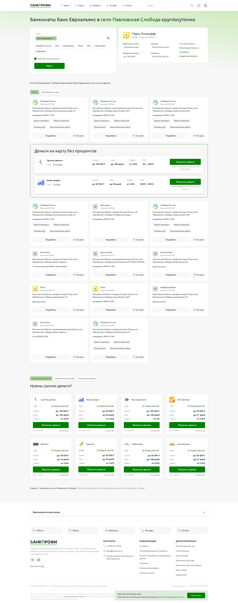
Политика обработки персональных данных (155, 557)
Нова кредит (53, 180)
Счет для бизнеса (187, 44)
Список (35, 92)
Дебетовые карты (131, 44)
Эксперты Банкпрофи (149, 568)
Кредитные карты (131, 53)
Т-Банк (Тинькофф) (144, 33)
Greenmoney (183, 444)
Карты (81, 5)
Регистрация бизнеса (189, 48)
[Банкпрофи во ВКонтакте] (32, 559)
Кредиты (97, 5)
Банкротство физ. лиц (185, 546)
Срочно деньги (55, 160)
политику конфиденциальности (170, 597)
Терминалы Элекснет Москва (189, 565)
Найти (49, 66)
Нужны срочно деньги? (41, 378)
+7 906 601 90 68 (113, 546)
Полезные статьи (147, 573)
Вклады (113, 5)
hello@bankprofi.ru (114, 551)
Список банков (182, 551)
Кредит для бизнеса (188, 56)
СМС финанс (183, 399)
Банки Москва (182, 556)
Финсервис (105, 205)
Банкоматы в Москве (185, 560)
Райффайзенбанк (168, 287)
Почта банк (45, 252)
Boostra (44, 444)
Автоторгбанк (106, 252)
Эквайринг (184, 52)
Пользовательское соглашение (153, 551)
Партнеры (144, 563)
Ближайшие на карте (51, 92)
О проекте (144, 546)
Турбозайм (137, 444)
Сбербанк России (48, 101)
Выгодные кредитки (87, 378)
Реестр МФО (181, 570)
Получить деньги (185, 162)
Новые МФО (181, 575)
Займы (66, 5)
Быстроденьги (139, 399)
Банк (38, 33)
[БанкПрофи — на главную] (40, 5)
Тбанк (42, 287)
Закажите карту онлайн (65, 378)
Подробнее (51, 136)
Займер (90, 444)
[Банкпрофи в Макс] (38, 559)
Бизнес (128, 5)
